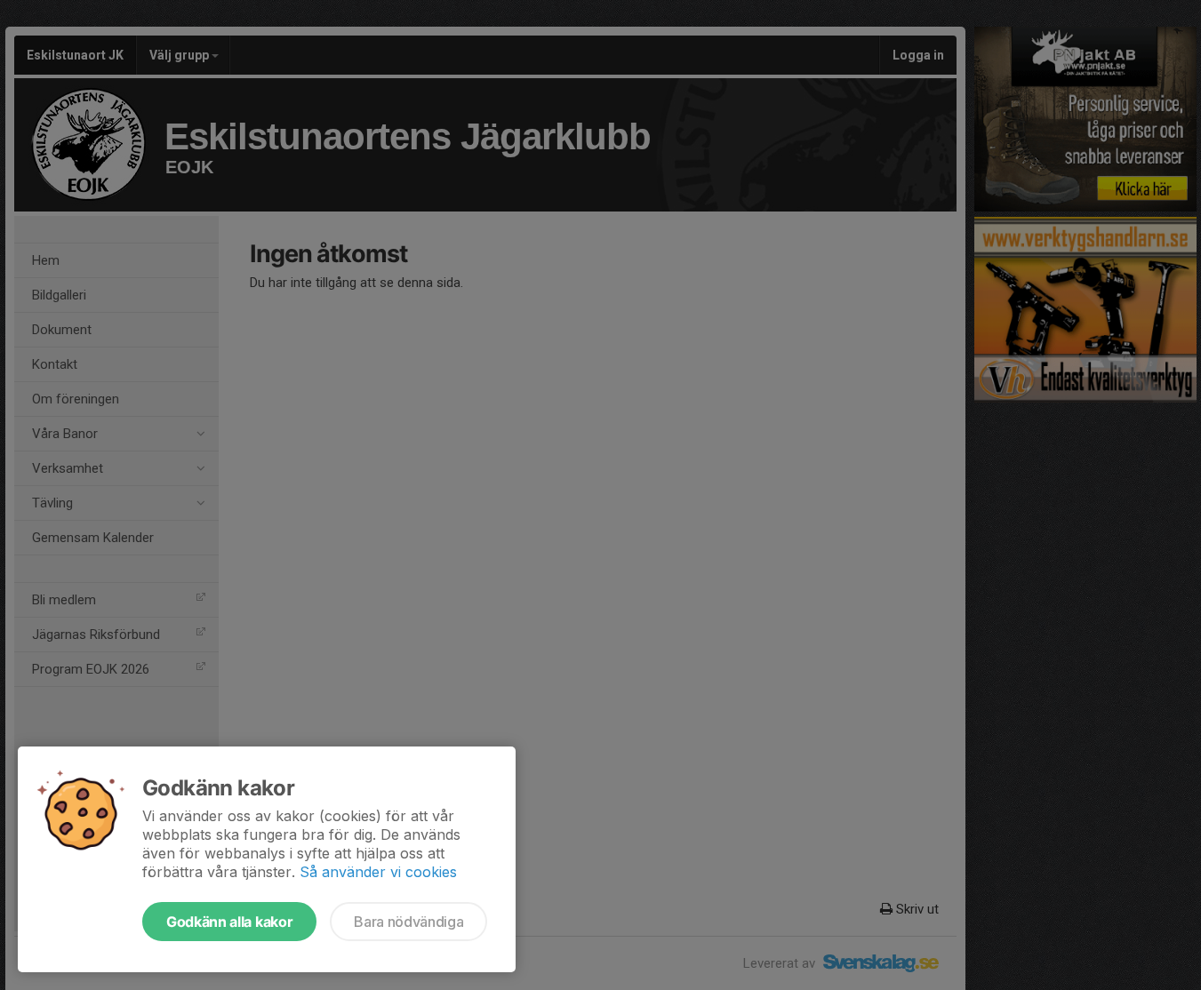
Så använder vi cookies (378, 872)
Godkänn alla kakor (229, 921)
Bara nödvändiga (408, 921)
